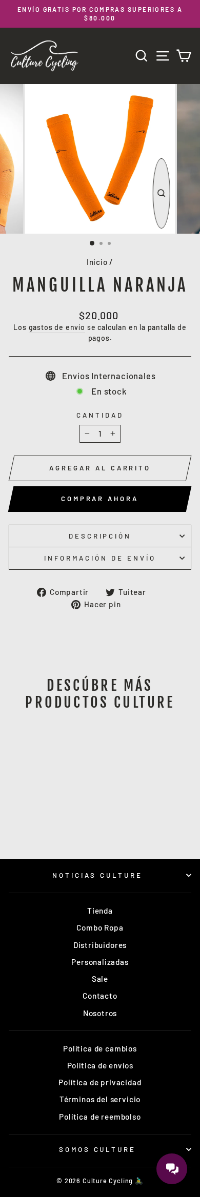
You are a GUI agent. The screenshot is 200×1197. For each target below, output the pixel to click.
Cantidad (100, 415)
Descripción (100, 536)
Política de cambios (100, 1048)
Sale (100, 978)
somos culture (97, 1149)
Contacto (100, 995)
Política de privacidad (99, 1082)
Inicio (97, 261)
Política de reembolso (100, 1116)
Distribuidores (100, 945)
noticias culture (97, 875)
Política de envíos (100, 1065)
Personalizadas (100, 961)
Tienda (100, 910)
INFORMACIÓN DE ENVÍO (100, 558)
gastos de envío (57, 327)
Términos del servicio (100, 1099)
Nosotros (100, 1013)
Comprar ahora (99, 498)
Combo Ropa (99, 927)
